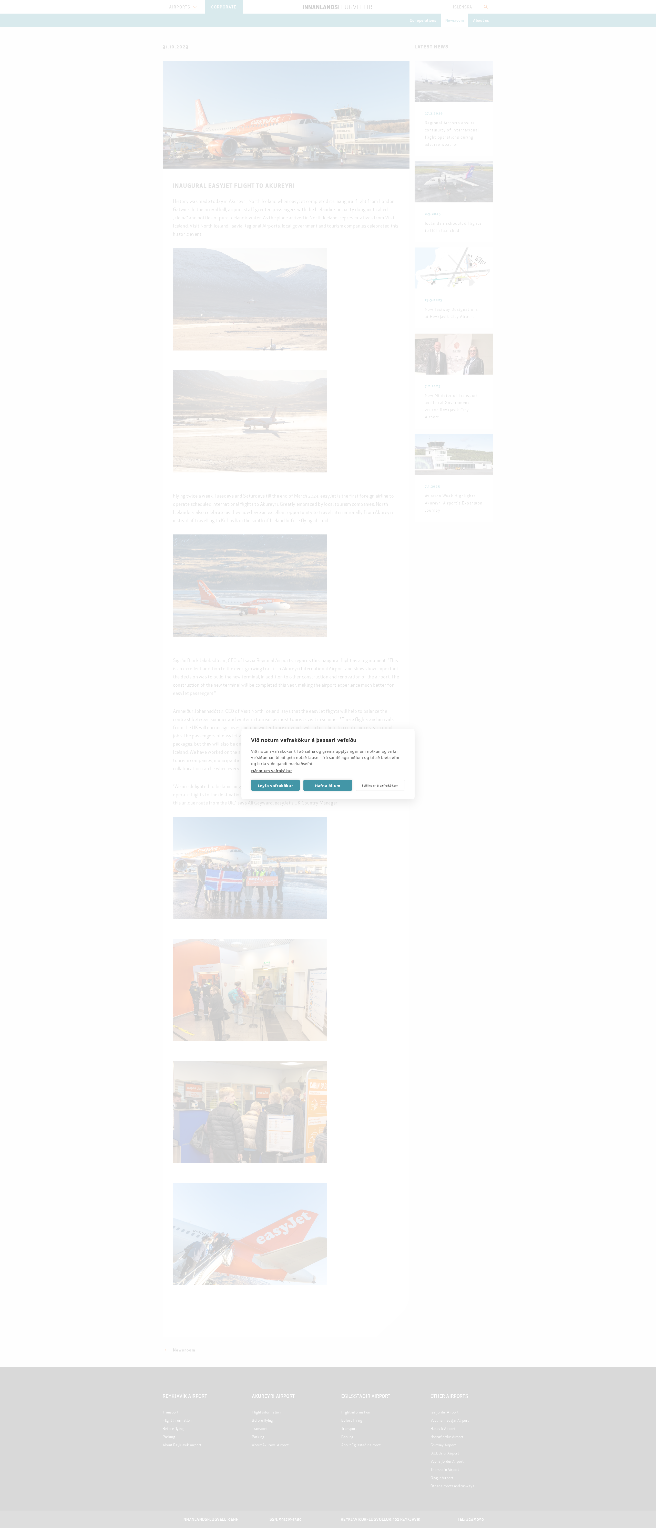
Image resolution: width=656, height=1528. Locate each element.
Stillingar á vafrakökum (380, 785)
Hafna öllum (328, 785)
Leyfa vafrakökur (275, 785)
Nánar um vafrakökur (271, 770)
